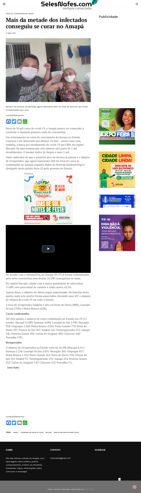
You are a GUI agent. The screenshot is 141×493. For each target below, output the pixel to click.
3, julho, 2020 (10, 33)
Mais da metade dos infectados (66, 432)
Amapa (15, 432)
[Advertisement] (48, 393)
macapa (49, 432)
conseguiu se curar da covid (32, 432)
